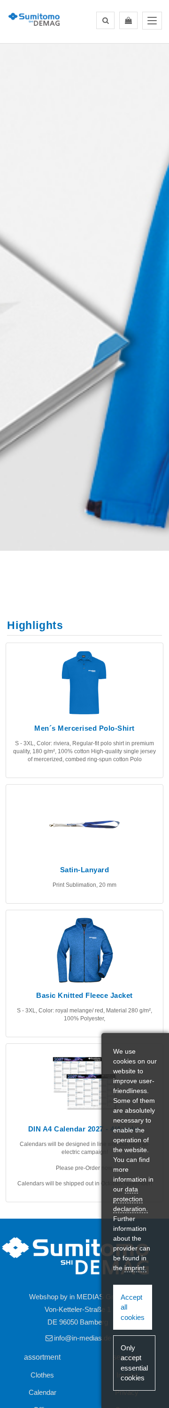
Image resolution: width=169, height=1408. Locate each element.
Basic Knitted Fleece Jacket (84, 995)
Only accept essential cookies (134, 1363)
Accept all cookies (133, 1307)
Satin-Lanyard (84, 870)
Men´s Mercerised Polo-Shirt (84, 728)
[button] (105, 20)
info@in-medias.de (82, 1338)
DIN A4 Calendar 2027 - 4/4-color (84, 1129)
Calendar (42, 1392)
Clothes (42, 1375)
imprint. (135, 1268)
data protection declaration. (130, 1199)
